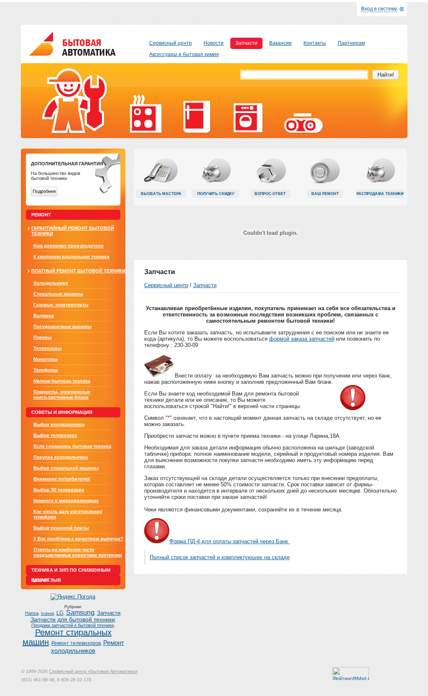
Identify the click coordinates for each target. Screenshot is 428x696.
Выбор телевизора (55, 435)
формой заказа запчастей (301, 339)
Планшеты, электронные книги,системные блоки (61, 394)
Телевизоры (47, 348)
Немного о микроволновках (66, 500)
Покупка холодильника (60, 457)
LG (60, 613)
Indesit (47, 613)
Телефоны (45, 369)
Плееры (42, 337)
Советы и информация (61, 412)
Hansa (31, 613)
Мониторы (45, 359)
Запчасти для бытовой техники (73, 619)
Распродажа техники (380, 194)
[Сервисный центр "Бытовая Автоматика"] (72, 54)
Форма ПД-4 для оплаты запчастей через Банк (229, 541)
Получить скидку (215, 194)
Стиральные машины (58, 293)
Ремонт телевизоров (76, 643)
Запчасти (108, 613)
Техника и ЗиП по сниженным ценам (70, 571)
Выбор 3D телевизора (58, 489)
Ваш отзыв (46, 580)
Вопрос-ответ (270, 194)
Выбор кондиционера (58, 424)
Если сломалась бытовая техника (72, 446)
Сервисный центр (166, 285)
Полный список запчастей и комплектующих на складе (220, 557)
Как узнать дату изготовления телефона (67, 514)
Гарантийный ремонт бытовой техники (72, 231)
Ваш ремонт (325, 194)
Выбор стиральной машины (66, 467)
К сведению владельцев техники (71, 256)
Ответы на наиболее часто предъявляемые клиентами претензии (77, 552)
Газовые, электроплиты (60, 304)
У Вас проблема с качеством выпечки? (78, 538)
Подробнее (44, 191)
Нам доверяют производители (68, 245)
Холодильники (50, 282)
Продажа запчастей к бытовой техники (72, 625)
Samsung (80, 612)
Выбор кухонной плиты (61, 527)
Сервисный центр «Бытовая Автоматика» (93, 671)
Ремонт (41, 214)
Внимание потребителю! (61, 478)
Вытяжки (43, 315)
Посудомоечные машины (62, 326)
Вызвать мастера (161, 194)
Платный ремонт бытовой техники (78, 270)
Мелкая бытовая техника (61, 380)
